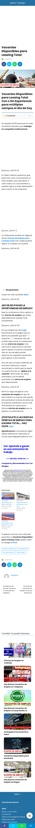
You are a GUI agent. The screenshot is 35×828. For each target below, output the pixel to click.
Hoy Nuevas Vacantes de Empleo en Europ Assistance (26, 589)
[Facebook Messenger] (9, 64)
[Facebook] (4, 64)
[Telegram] (20, 64)
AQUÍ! (11, 426)
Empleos (14, 575)
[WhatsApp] (14, 64)
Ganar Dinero (21, 552)
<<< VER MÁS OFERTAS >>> (17, 458)
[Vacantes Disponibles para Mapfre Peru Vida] (8, 516)
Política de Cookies (8, 819)
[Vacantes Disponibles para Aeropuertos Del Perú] (23, 496)
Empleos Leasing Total (10, 549)
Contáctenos (6, 814)
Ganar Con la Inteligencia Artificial (13, 817)
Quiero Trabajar (17, 3)
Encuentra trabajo (8, 552)
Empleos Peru (23, 549)
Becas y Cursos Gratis (9, 812)
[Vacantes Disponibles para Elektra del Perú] (8, 496)
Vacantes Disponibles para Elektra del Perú (7, 502)
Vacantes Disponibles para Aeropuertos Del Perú (22, 503)
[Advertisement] (17, 26)
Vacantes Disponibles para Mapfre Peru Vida (7, 523)
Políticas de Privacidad (9, 822)
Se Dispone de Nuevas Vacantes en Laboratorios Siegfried (9, 589)
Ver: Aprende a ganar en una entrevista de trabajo (16, 449)
